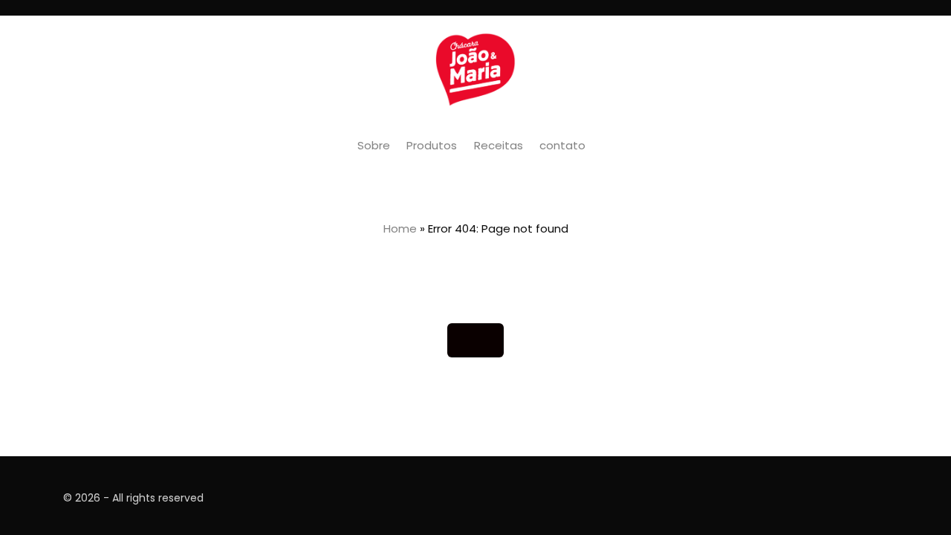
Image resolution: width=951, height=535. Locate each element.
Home (400, 228)
